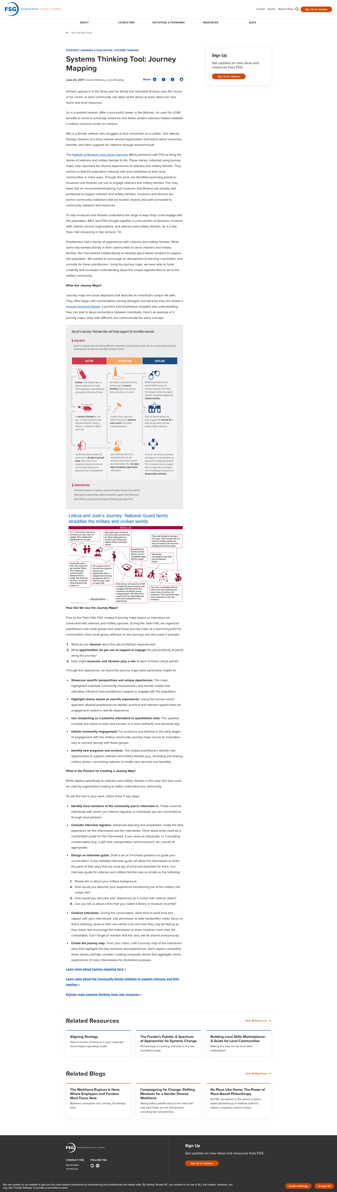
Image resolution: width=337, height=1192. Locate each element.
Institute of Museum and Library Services (100, 154)
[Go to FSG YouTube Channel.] (92, 1165)
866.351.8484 (72, 1165)
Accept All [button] (324, 1186)
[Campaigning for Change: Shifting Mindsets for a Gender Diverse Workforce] (168, 1100)
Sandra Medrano (96, 80)
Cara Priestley (115, 80)
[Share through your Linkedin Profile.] (154, 79)
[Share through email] (181, 79)
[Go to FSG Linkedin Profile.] (97, 1165)
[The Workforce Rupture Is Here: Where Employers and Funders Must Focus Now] (98, 1100)
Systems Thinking (126, 50)
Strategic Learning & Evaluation (89, 50)
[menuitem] (260, 9)
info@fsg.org (72, 1169)
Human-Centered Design (83, 306)
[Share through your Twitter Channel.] (172, 79)
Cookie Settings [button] (298, 1186)
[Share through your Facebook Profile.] (163, 79)
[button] (297, 10)
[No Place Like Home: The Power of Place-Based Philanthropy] (239, 1100)
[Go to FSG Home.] (33, 9)
